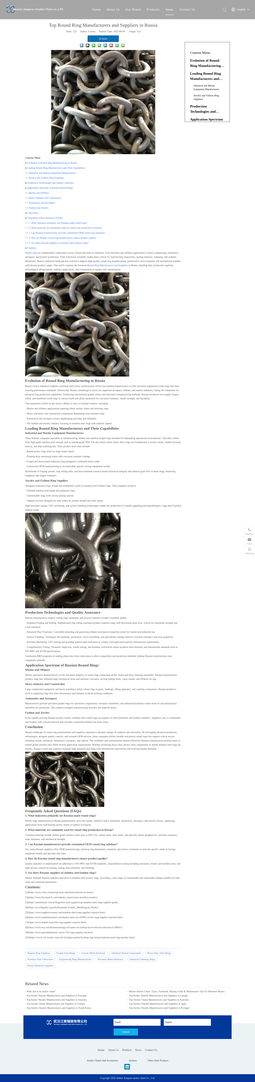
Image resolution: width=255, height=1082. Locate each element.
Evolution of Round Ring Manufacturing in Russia (52, 163)
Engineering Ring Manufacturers (75, 959)
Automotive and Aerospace (41, 203)
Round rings (31, 253)
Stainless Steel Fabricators (40, 959)
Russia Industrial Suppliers (40, 965)
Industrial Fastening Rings (142, 959)
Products (153, 9)
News (169, 9)
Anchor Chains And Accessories (102, 1060)
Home (96, 9)
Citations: (32, 248)
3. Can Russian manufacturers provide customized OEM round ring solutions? (67, 233)
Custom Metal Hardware (93, 953)
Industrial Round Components (126, 953)
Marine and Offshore (39, 193)
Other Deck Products (158, 1060)
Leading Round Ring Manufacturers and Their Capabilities (56, 168)
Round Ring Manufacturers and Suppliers (107, 265)
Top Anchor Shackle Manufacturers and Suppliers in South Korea (59, 1008)
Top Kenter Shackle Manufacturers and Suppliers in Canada (158, 995)
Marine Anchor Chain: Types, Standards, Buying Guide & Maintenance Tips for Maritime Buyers (177, 991)
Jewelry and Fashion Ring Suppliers (46, 178)
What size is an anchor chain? (41, 991)
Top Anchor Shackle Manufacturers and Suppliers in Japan (157, 1003)
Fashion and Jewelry (39, 208)
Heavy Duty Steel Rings (159, 953)
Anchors (133, 1060)
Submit (125, 1032)
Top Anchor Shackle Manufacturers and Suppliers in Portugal (159, 1008)
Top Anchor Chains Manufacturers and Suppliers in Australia (159, 1000)
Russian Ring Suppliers (38, 953)
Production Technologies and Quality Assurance (50, 183)
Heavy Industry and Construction (45, 198)
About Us (113, 9)
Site (139, 31)
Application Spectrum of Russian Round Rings (50, 188)
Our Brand (133, 9)
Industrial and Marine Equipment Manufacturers (52, 173)
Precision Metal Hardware (110, 959)
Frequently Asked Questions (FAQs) (45, 218)
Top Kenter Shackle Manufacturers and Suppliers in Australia (57, 1000)
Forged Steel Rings (65, 953)
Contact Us (187, 9)
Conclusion (32, 213)
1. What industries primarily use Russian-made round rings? (58, 223)
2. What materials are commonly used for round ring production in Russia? (65, 228)
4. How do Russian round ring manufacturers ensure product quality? (62, 238)
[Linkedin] (127, 1067)
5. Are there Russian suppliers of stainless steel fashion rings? (59, 243)
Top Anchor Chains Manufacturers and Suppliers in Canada (56, 1003)
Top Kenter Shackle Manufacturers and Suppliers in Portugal (56, 995)
